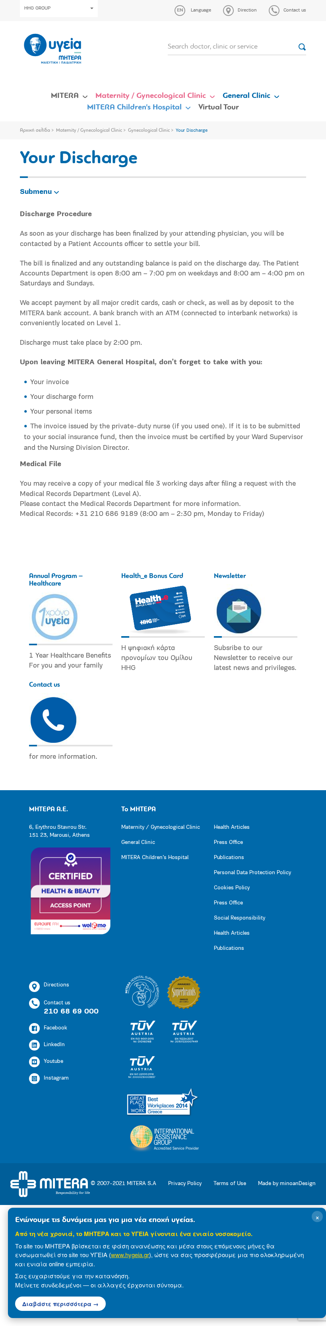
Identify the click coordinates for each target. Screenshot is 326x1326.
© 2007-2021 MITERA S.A (123, 1184)
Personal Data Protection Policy (252, 873)
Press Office (228, 843)
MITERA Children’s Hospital (134, 107)
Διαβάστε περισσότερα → (60, 1304)
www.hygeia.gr (130, 1254)
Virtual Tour (218, 107)
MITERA (65, 96)
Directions (56, 985)
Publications (229, 858)
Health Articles (232, 827)
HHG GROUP (37, 8)
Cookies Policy (232, 888)
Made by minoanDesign (287, 1184)
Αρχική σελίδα (35, 130)
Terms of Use (229, 1184)
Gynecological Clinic (149, 130)
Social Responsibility (239, 918)
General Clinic (246, 96)
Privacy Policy (185, 1184)
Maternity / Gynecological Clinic (150, 96)
